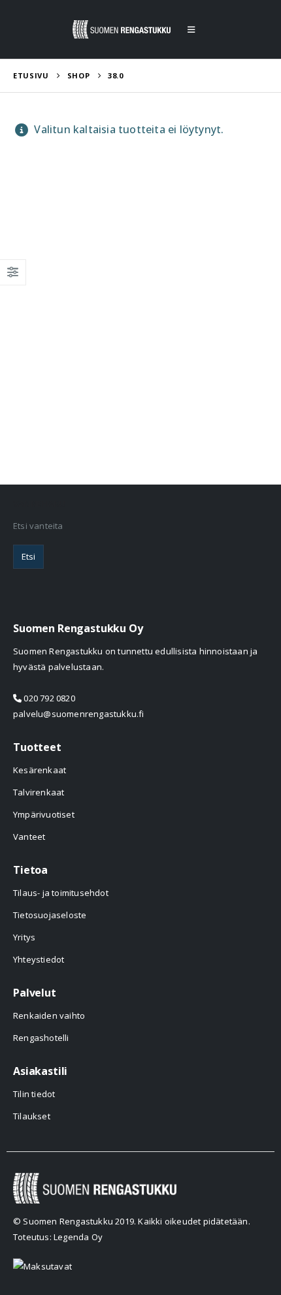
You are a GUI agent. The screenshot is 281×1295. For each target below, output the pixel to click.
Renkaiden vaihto (49, 1015)
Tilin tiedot (34, 1094)
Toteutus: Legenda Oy (58, 1237)
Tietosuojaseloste (49, 915)
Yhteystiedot (38, 959)
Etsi (28, 556)
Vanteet (29, 836)
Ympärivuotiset (43, 814)
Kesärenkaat (39, 770)
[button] (191, 29)
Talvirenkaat (38, 792)
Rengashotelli (41, 1038)
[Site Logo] (122, 29)
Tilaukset (31, 1116)
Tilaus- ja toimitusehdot (60, 893)
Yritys (24, 937)
